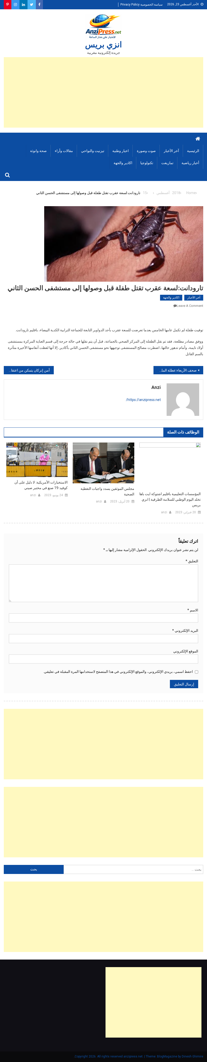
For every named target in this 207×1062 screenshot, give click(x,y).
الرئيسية (193, 151)
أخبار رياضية (190, 163)
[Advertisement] (103, 92)
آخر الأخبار (171, 151)
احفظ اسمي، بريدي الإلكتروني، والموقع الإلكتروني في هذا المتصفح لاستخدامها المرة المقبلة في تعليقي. (118, 672)
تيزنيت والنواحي (92, 151)
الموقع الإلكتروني (185, 651)
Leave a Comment (190, 306)
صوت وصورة (146, 151)
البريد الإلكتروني (185, 631)
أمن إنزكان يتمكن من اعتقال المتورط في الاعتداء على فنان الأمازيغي (27, 370)
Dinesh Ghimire (192, 1056)
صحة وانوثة (38, 151)
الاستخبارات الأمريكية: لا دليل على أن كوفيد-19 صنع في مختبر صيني (41, 485)
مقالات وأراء (64, 151)
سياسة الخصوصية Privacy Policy (141, 4)
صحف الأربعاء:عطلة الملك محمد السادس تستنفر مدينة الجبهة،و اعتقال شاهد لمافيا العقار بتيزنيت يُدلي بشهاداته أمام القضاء (175, 370)
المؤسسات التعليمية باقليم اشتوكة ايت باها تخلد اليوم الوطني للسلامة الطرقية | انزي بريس (170, 499)
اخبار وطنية (120, 151)
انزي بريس (103, 44)
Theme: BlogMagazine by (128, 1056)
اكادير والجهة (123, 163)
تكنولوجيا (146, 163)
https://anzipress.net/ (143, 400)
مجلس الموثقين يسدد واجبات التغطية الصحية (107, 491)
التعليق (192, 561)
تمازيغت (167, 163)
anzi (156, 387)
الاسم (192, 610)
